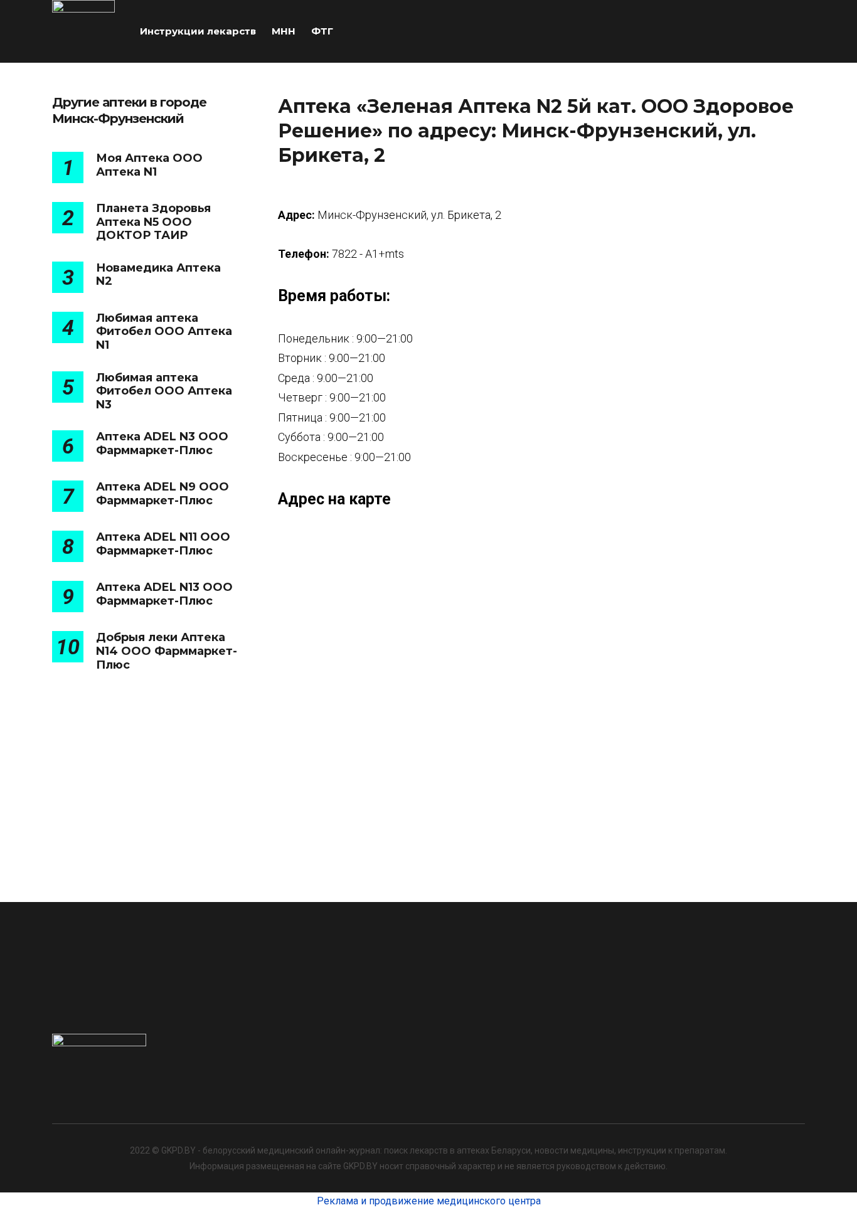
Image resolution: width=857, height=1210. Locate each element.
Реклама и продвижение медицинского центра (429, 1201)
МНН (283, 31)
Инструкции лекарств (198, 31)
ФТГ (322, 31)
